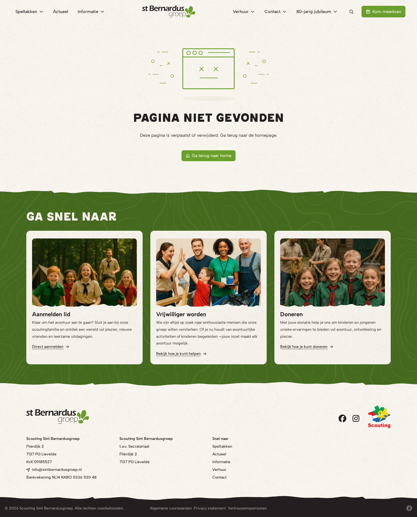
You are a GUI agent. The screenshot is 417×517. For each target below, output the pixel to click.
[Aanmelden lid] (84, 272)
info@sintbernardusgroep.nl (57, 469)
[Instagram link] (356, 418)
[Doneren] (332, 272)
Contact (219, 477)
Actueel (219, 454)
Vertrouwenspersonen (247, 508)
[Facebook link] (342, 418)
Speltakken (222, 446)
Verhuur (219, 469)
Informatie (221, 462)
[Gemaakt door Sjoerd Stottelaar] (409, 508)
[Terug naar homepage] (168, 12)
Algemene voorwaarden (171, 508)
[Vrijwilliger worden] (208, 272)
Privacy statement (210, 508)
